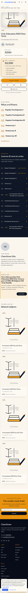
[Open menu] (2, 2)
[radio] (14, 53)
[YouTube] (6, 540)
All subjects (17, 549)
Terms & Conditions (5, 576)
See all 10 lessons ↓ (5, 141)
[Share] (20, 85)
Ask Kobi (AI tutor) (19, 547)
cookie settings (5, 587)
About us (3, 566)
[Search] (19, 2)
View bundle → (21, 294)
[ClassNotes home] (10, 2)
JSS (2, 549)
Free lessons (4, 554)
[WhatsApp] (8, 540)
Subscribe (14, 513)
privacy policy (9, 585)
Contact (2, 571)
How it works (4, 568)
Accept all (5, 589)
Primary (2, 547)
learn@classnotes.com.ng (8, 537)
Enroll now (14, 80)
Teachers (17, 557)
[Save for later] (7, 85)
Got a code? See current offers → (14, 92)
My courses (3, 557)
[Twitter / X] (1, 540)
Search (16, 559)
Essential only (13, 589)
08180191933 (8, 535)
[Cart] (25, 2)
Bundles (17, 552)
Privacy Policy (4, 578)
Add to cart (14, 89)
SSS (2, 552)
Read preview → (22, 168)
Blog (16, 554)
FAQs (2, 573)
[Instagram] (4, 540)
